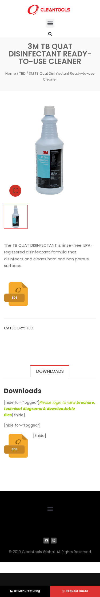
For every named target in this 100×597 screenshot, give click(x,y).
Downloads (50, 371)
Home (10, 73)
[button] (50, 23)
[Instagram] (54, 540)
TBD (22, 73)
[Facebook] (46, 540)
